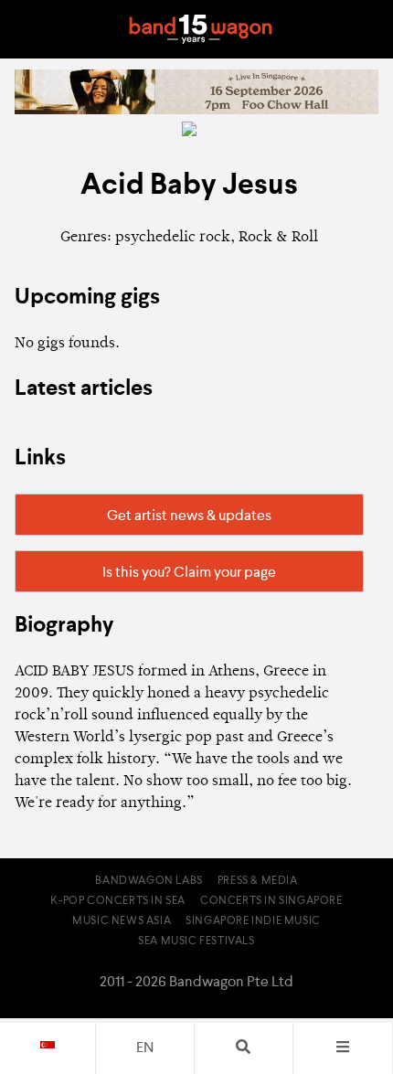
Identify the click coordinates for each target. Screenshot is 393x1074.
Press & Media (258, 881)
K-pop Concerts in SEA (118, 901)
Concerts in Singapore (271, 901)
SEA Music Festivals (196, 941)
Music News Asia (121, 921)
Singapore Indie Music (253, 921)
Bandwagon (200, 29)
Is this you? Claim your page (189, 573)
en (145, 1048)
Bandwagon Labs (148, 881)
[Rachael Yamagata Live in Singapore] (196, 110)
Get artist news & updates (189, 516)
